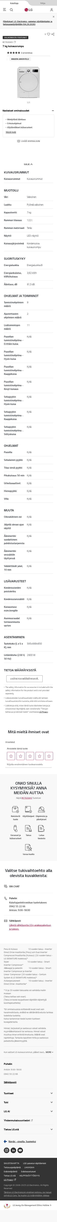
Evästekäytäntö (10, 1171)
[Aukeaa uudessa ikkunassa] (6, 1150)
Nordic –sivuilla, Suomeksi (22, 1141)
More (48, 1052)
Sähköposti (10, 1082)
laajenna (52, 110)
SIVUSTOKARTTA (11, 1163)
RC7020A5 (27, 798)
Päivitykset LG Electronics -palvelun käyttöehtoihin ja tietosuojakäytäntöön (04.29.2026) (27, 23)
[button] (28, 82)
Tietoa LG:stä (10, 1175)
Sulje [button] (27, 164)
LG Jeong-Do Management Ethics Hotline (31, 1205)
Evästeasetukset (28, 1171)
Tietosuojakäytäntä (12, 1167)
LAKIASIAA (29, 1167)
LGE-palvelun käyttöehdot (34, 1163)
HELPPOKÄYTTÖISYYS (29, 1175)
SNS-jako (52, 34)
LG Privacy (43, 712)
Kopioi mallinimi (14, 42)
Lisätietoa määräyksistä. (24, 678)
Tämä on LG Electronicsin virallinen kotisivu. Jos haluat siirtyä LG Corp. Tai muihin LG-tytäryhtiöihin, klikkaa (27, 1194)
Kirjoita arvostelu (20, 59)
